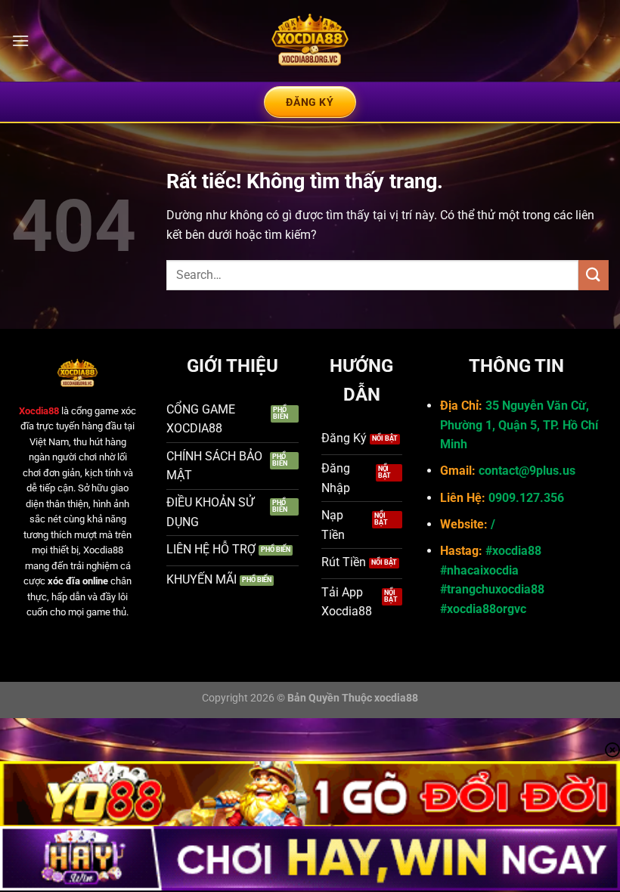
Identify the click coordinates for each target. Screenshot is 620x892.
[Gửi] (593, 275)
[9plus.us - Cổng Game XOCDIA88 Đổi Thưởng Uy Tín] (310, 41)
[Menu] (20, 40)
